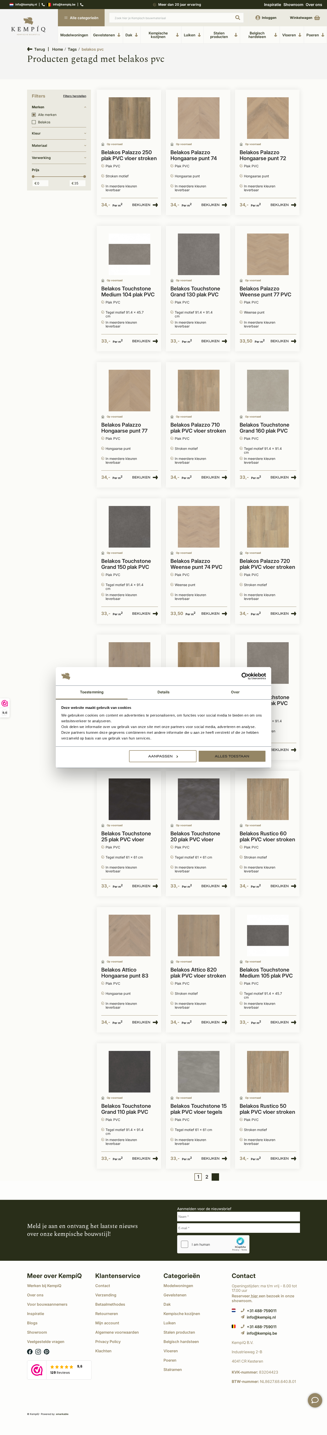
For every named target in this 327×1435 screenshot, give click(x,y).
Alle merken (47, 115)
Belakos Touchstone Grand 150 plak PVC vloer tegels (126, 564)
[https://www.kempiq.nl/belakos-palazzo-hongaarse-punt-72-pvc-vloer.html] (268, 118)
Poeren (312, 35)
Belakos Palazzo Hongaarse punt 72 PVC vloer (263, 155)
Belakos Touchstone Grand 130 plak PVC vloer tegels (195, 292)
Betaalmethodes (110, 1304)
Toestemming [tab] (91, 692)
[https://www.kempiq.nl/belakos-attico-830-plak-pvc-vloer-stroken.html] (129, 663)
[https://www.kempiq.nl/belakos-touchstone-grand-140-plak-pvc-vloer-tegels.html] (268, 663)
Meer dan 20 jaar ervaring (179, 4)
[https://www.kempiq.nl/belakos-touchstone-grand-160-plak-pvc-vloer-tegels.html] (268, 391)
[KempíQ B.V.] (266, 1342)
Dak (128, 35)
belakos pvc (93, 49)
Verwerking (41, 158)
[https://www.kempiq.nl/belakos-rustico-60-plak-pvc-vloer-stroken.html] (268, 799)
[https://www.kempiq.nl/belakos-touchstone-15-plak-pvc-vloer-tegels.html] (199, 1072)
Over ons (314, 4)
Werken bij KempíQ (44, 1285)
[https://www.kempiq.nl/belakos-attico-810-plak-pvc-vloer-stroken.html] (199, 663)
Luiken (189, 35)
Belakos (44, 122)
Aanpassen (160, 756)
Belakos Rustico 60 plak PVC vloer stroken (267, 837)
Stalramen (173, 1369)
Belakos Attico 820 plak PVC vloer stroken (198, 973)
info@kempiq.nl (26, 4)
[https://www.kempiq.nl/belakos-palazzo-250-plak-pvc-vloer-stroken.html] (129, 118)
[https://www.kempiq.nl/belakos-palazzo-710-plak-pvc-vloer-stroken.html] (199, 391)
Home (57, 49)
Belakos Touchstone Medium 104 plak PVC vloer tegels (128, 292)
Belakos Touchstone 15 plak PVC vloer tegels (198, 1109)
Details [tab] (164, 692)
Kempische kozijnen (158, 34)
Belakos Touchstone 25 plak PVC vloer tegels (126, 837)
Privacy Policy (108, 1341)
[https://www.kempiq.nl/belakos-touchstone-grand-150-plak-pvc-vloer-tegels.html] (129, 527)
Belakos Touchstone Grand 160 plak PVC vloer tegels (264, 428)
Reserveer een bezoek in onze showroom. (263, 1298)
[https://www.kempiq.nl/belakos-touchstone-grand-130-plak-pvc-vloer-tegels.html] (199, 254)
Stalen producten (219, 34)
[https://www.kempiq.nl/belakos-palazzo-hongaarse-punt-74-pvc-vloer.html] (199, 118)
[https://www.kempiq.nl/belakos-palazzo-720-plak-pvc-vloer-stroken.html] (268, 527)
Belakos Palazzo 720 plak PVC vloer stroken (267, 564)
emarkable (62, 1414)
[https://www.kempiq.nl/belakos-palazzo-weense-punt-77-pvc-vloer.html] (268, 254)
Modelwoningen (74, 35)
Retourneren (106, 1313)
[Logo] (28, 26)
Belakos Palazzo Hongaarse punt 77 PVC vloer (124, 428)
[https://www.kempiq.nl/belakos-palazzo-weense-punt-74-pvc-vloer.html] (199, 527)
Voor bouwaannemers (47, 1304)
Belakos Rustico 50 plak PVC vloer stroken (267, 1109)
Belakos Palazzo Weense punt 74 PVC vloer (196, 564)
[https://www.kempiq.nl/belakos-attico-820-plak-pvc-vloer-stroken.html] (199, 936)
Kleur (36, 133)
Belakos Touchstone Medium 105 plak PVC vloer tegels (266, 973)
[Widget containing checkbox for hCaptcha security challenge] (213, 1244)
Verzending (105, 1295)
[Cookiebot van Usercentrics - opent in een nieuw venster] (245, 676)
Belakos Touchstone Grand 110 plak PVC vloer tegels (126, 1109)
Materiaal (39, 145)
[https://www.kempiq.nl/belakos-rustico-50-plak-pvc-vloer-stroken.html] (268, 1072)
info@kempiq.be (64, 4)
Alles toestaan (232, 756)
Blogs (32, 1323)
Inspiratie (272, 4)
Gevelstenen (104, 35)
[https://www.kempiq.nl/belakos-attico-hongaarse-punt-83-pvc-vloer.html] (129, 936)
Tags (72, 49)
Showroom (293, 4)
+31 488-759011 (261, 1311)
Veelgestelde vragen (45, 1341)
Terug (39, 49)
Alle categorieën (84, 18)
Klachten (103, 1350)
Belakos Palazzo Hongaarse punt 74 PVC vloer (193, 155)
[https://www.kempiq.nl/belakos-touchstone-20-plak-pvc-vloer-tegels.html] (199, 799)
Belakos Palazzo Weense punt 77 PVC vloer (265, 292)
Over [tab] (235, 692)
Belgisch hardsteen (257, 34)
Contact (102, 1285)
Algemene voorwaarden (117, 1332)
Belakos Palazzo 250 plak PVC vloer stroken (129, 155)
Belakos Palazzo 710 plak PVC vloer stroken (198, 428)
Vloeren (289, 35)
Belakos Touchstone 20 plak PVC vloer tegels (195, 837)
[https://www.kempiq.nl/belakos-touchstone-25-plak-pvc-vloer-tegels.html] (129, 799)
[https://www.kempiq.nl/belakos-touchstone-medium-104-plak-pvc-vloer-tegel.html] (129, 254)
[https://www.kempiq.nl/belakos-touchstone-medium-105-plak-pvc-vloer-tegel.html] (268, 936)
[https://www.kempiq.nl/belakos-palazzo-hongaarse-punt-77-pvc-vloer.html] (129, 391)
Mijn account (107, 1323)
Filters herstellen (74, 96)
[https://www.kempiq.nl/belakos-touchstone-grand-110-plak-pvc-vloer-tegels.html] (129, 1072)
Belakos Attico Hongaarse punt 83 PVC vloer (124, 973)
